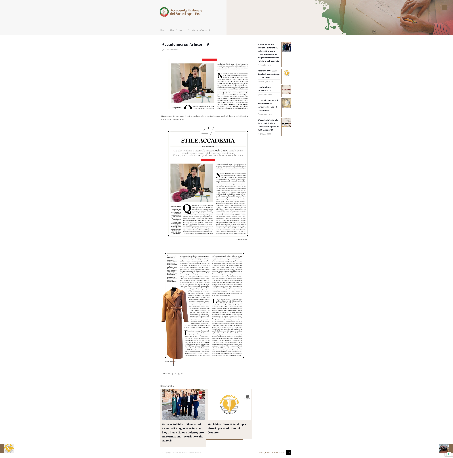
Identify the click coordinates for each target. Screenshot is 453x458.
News (181, 30)
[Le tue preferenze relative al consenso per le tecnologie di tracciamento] (449, 454)
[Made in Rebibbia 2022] (446, 448)
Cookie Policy (278, 453)
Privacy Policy (264, 453)
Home (163, 30)
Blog (172, 30)
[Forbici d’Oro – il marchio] (7, 448)
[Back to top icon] (288, 452)
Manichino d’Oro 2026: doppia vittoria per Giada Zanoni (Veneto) (227, 428)
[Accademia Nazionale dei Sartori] (180, 12)
